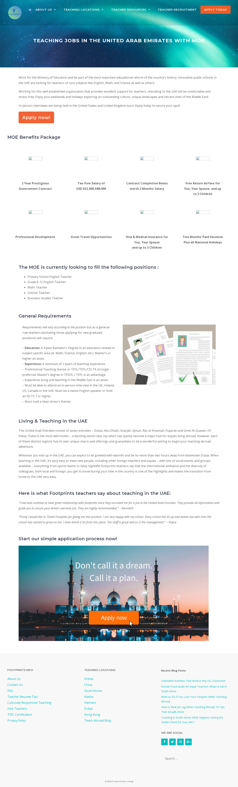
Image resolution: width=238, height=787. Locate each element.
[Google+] (188, 742)
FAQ (10, 691)
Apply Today (215, 9)
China (88, 685)
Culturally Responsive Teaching (29, 703)
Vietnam (90, 703)
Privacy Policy (16, 720)
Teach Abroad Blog (97, 720)
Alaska (88, 697)
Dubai (88, 709)
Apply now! (36, 117)
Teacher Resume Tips (22, 697)
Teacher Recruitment (177, 9)
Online (88, 679)
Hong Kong (92, 715)
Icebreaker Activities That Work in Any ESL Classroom (193, 681)
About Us (43, 9)
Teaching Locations (82, 9)
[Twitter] (172, 742)
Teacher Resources (128, 9)
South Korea (93, 691)
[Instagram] (180, 742)
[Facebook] (164, 742)
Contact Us (15, 685)
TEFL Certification (19, 715)
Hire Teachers (17, 709)
